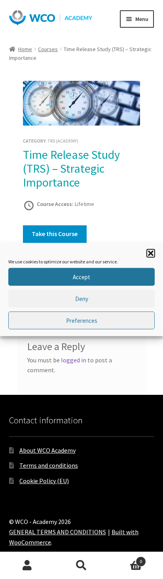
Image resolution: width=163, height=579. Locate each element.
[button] (151, 253)
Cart (125, 558)
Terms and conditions (48, 465)
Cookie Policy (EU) (44, 481)
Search (81, 565)
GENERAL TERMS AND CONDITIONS (57, 532)
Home (25, 49)
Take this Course (55, 234)
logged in (73, 360)
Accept (81, 276)
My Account (27, 565)
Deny (81, 298)
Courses (48, 49)
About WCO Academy (47, 450)
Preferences (81, 320)
